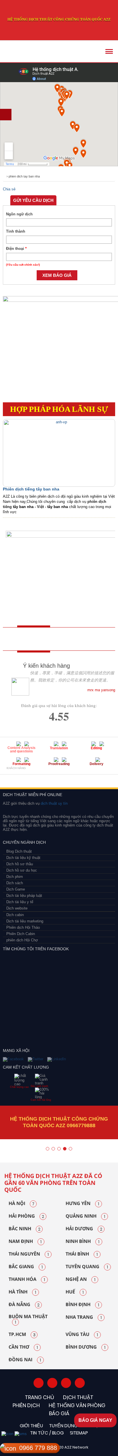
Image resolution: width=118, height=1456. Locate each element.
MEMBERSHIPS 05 (101, 778)
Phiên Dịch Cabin (20, 934)
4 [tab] (64, 1148)
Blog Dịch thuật (19, 851)
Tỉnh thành (15, 231)
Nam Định (25, 1241)
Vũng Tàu (82, 1334)
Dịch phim (14, 876)
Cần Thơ (23, 1347)
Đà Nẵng (24, 1304)
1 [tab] (47, 1148)
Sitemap (79, 1433)
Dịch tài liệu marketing (24, 921)
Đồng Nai (25, 1360)
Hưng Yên (82, 1203)
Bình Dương (85, 1347)
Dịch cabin (15, 915)
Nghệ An (80, 1279)
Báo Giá (59, 1413)
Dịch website (16, 908)
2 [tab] (53, 1148)
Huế (75, 1292)
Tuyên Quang (87, 1267)
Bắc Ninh (24, 1229)
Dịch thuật (78, 1397)
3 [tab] (59, 1148)
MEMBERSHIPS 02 (32, 778)
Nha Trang (84, 1317)
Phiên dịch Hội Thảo (23, 927)
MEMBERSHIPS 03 (50, 778)
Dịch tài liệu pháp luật (24, 895)
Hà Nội (21, 1203)
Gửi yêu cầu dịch (33, 200)
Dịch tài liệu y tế (19, 902)
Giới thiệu (31, 1425)
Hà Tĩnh (22, 1292)
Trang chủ (39, 1397)
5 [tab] (70, 1148)
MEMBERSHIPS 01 (12, 778)
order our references (67, 639)
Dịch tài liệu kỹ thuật (23, 858)
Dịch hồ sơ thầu (19, 864)
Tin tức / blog (47, 1433)
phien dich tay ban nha (24, 176)
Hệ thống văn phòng (77, 1405)
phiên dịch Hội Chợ (22, 940)
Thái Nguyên (29, 1254)
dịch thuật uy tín (54, 803)
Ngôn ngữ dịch (19, 214)
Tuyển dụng (63, 1425)
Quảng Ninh (85, 1216)
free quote (24, 639)
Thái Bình (82, 1254)
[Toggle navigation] (109, 51)
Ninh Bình (82, 1241)
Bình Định (82, 1304)
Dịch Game (15, 889)
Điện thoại (16, 248)
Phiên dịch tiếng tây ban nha (31, 489)
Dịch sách (14, 883)
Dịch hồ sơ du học (21, 870)
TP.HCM (22, 1334)
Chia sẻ (9, 189)
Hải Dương (84, 1229)
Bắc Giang (26, 1267)
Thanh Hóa (27, 1279)
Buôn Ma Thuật (28, 1319)
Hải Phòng (26, 1216)
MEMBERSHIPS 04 (72, 778)
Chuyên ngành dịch (24, 842)
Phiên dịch (26, 1405)
